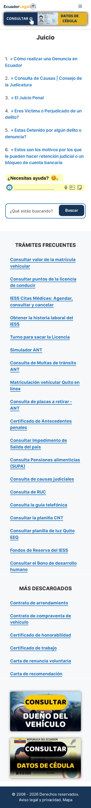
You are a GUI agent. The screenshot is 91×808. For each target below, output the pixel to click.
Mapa (67, 799)
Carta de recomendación (36, 673)
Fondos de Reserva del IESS (39, 550)
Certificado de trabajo (33, 648)
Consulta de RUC (28, 492)
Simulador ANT (26, 349)
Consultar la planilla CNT (36, 517)
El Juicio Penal (29, 97)
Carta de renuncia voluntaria (40, 660)
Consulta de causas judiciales (42, 479)
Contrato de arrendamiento (39, 602)
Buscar (71, 210)
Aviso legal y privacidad (40, 799)
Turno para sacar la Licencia (40, 337)
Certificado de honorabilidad (40, 635)
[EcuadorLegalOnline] (20, 6)
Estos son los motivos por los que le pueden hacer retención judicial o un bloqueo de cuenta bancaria (44, 156)
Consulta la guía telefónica (38, 504)
